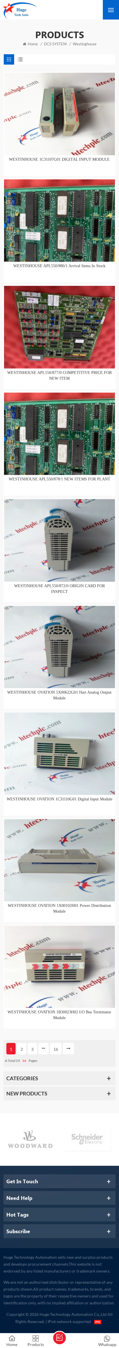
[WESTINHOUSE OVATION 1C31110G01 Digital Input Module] (59, 753)
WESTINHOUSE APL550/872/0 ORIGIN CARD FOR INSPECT (59, 589)
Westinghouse (84, 44)
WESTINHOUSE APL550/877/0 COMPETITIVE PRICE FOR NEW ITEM (59, 376)
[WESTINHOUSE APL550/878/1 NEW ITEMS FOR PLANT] (59, 434)
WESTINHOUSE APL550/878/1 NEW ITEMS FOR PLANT (59, 479)
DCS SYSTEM (55, 44)
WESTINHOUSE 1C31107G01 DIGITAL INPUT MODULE (59, 159)
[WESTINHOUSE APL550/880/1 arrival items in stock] (59, 220)
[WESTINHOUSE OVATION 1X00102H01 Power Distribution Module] (59, 860)
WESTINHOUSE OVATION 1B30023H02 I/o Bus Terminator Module (59, 1015)
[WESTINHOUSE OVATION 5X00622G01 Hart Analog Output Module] (59, 647)
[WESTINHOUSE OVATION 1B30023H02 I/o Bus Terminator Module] (59, 967)
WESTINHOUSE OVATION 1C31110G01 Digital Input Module (59, 799)
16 (55, 1049)
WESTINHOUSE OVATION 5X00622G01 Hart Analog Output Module (59, 695)
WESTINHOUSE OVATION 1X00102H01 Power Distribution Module (59, 908)
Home (33, 44)
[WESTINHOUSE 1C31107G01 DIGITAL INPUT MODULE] (59, 114)
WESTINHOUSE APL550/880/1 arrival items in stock (59, 266)
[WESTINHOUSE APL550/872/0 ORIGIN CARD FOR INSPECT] (59, 540)
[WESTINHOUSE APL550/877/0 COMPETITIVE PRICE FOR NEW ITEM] (59, 327)
